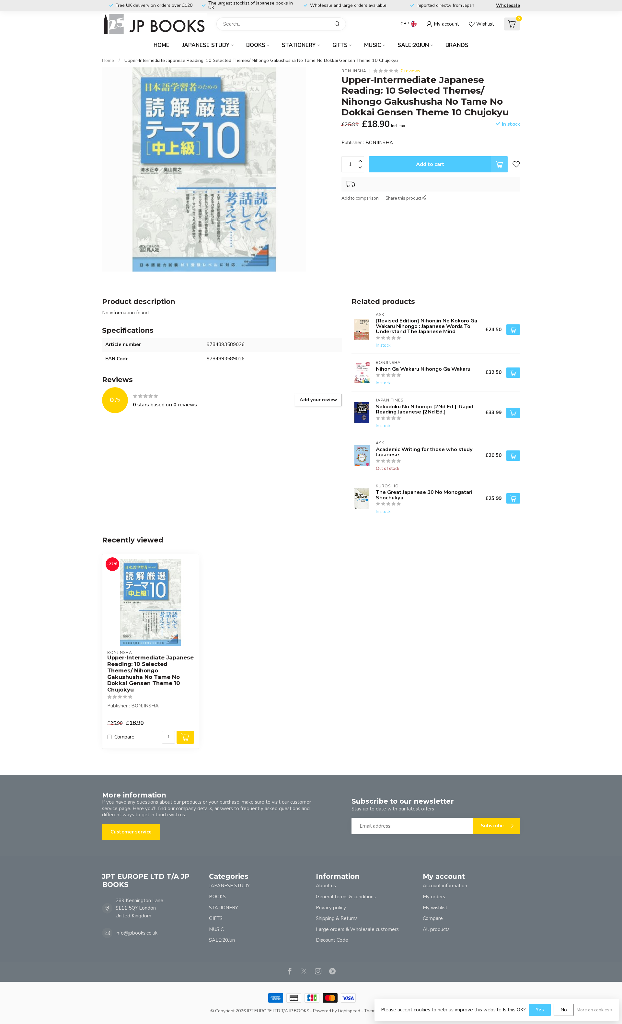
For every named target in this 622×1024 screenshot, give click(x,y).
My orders (434, 896)
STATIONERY (299, 45)
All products (436, 929)
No (563, 1010)
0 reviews (410, 71)
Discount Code (332, 940)
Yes (540, 1010)
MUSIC (372, 45)
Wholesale (508, 5)
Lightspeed (349, 1011)
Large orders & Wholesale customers (357, 929)
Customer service (131, 832)
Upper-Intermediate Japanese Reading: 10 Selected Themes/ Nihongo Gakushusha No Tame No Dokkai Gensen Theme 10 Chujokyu (261, 60)
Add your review (318, 400)
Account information (445, 885)
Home (161, 45)
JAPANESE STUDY (206, 45)
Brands (456, 45)
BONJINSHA (353, 71)
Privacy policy (331, 907)
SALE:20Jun (413, 45)
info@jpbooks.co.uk (136, 933)
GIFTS (340, 45)
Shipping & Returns (337, 918)
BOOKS (255, 45)
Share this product (404, 198)
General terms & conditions (346, 896)
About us (326, 885)
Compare (124, 737)
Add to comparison (360, 198)
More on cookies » (594, 1010)
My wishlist (435, 907)
